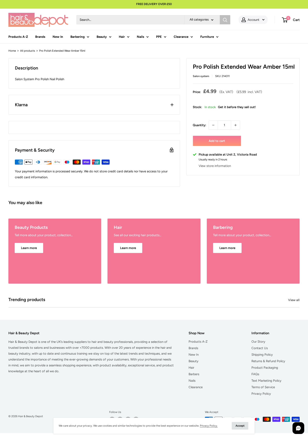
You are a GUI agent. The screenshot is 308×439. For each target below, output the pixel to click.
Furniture (207, 37)
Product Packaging (264, 368)
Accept (240, 425)
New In (58, 37)
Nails (140, 37)
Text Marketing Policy (266, 381)
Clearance (181, 37)
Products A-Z (18, 37)
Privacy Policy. (209, 425)
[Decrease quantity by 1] (213, 125)
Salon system (201, 76)
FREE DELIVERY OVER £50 (154, 4)
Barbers (194, 374)
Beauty (102, 37)
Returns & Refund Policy (268, 361)
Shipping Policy (262, 354)
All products (27, 50)
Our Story (258, 341)
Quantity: (199, 125)
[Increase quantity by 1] (235, 125)
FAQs (255, 374)
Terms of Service (263, 387)
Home (12, 50)
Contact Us (259, 348)
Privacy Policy (261, 394)
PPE (159, 37)
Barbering (77, 37)
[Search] (225, 19)
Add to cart (217, 141)
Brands (40, 37)
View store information (215, 166)
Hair (122, 37)
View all (294, 300)
